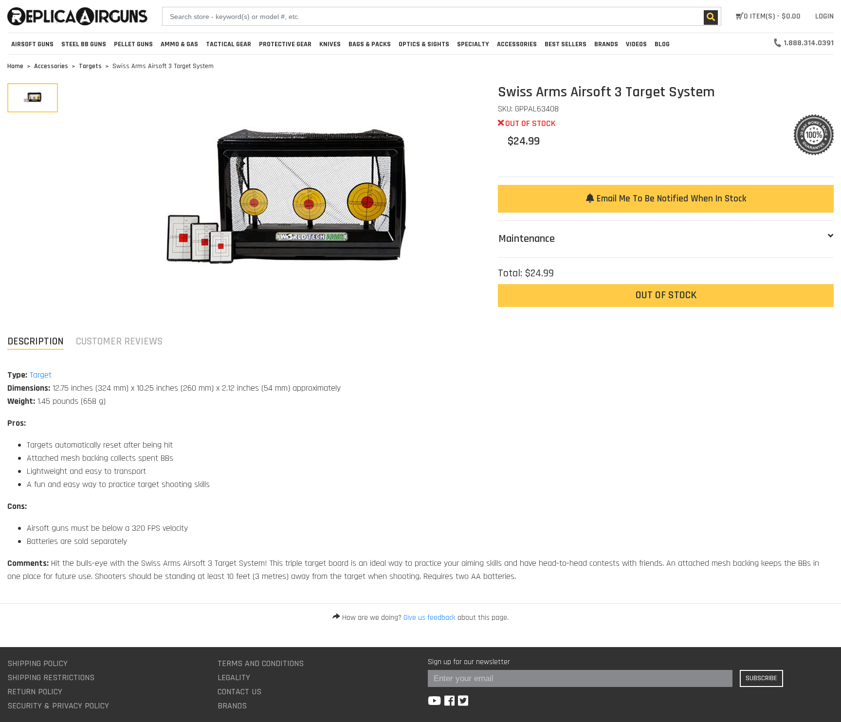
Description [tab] (35, 341)
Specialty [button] (473, 44)
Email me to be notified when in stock (670, 199)
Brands (232, 705)
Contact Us (239, 691)
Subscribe (761, 678)
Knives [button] (330, 44)
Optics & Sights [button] (424, 44)
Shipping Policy (37, 663)
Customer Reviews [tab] (119, 341)
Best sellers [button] (565, 44)
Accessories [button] (517, 44)
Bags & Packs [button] (369, 44)
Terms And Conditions (261, 663)
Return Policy (34, 691)
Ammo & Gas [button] (179, 44)
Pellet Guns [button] (133, 44)
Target (41, 374)
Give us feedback (429, 618)
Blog (662, 44)
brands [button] (606, 44)
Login (824, 16)
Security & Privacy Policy (58, 705)
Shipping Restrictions (50, 677)
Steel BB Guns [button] (83, 44)
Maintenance (526, 239)
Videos (636, 44)
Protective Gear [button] (285, 44)
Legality (234, 677)
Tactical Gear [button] (228, 44)
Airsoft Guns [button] (32, 44)
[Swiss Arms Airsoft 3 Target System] (32, 97)
